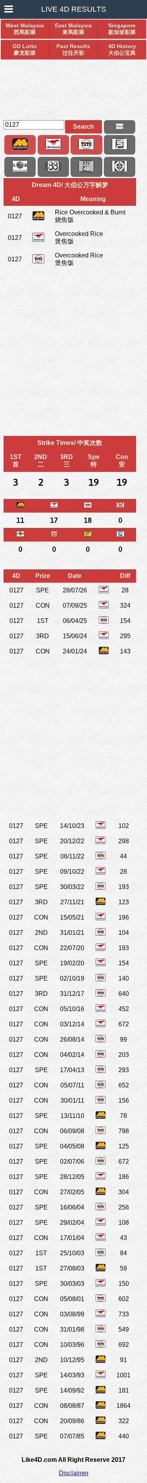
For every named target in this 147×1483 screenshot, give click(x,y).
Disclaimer (74, 1473)
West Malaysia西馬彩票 (24, 28)
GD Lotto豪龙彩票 (25, 49)
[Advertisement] (73, 86)
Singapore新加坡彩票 (122, 28)
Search (83, 126)
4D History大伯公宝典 (122, 49)
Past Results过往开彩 (73, 49)
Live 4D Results (73, 9)
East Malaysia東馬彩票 (73, 28)
